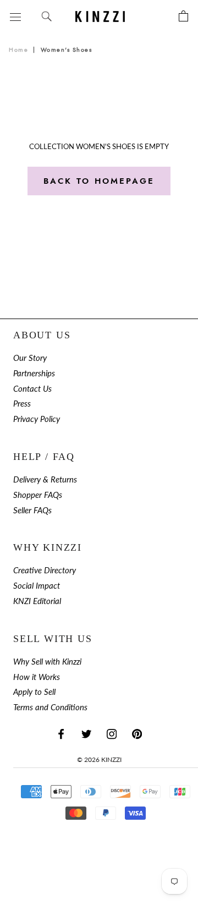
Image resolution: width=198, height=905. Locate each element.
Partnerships (34, 373)
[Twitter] (86, 733)
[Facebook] (61, 733)
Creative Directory (44, 570)
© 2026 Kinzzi (99, 759)
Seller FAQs (32, 510)
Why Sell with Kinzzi (47, 661)
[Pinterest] (137, 733)
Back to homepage (99, 181)
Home (18, 50)
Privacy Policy (36, 419)
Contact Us (32, 388)
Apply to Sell (34, 691)
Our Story (30, 358)
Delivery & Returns (45, 479)
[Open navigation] (15, 16)
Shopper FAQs (37, 495)
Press (22, 403)
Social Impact (36, 585)
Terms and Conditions (50, 707)
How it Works (36, 677)
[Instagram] (112, 733)
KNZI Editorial (37, 601)
